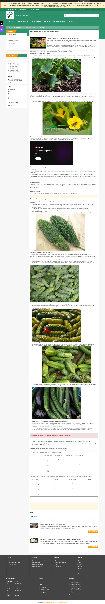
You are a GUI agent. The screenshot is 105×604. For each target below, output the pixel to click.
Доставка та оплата (59, 21)
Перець (80, 564)
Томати (79, 560)
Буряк (79, 571)
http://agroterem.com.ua (14, 91)
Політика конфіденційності (61, 602)
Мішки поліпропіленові (37, 564)
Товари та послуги (22, 21)
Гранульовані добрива (60, 562)
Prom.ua (60, 601)
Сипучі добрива (58, 560)
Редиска (80, 573)
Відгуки (10, 37)
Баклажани (80, 568)
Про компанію (36, 21)
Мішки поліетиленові (37, 566)
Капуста (80, 566)
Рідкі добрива (58, 566)
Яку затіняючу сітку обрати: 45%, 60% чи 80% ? (52, 524)
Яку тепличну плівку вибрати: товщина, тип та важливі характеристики (60, 539)
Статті (10, 27)
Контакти (47, 21)
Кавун (79, 570)
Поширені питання (13, 49)
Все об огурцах (17, 27)
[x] (32, 512)
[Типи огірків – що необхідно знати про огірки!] (38, 43)
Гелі (56, 564)
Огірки (79, 562)
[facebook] (31, 512)
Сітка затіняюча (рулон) (14, 560)
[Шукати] (97, 15)
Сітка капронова (36, 562)
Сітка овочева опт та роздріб (39, 560)
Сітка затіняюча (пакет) (14, 562)
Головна (10, 21)
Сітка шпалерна (12, 564)
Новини (71, 21)
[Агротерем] (10, 15)
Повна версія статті (93, 531)
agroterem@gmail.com (14, 93)
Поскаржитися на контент (49, 602)
